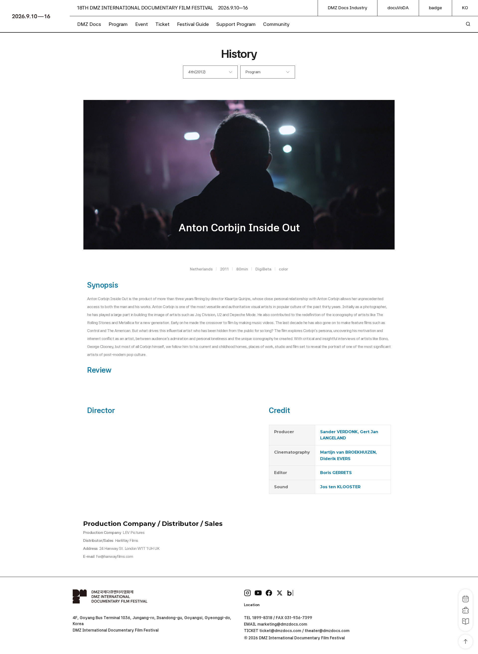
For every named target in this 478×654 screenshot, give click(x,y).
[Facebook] (268, 592)
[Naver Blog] (290, 592)
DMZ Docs (89, 24)
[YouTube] (258, 592)
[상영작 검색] (468, 24)
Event (141, 24)
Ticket (162, 24)
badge (435, 7)
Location (252, 605)
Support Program (236, 24)
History (239, 54)
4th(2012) (197, 72)
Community (276, 24)
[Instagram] (247, 592)
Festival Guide (193, 24)
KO (465, 7)
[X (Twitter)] (279, 592)
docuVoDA (398, 7)
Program (118, 24)
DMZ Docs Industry (347, 7)
